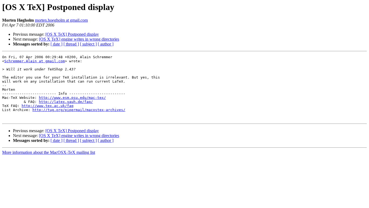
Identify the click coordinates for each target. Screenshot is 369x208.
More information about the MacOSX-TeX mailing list (48, 152)
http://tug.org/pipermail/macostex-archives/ (78, 110)
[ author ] (105, 44)
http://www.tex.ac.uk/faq (47, 106)
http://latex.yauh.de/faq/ (66, 102)
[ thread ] (71, 44)
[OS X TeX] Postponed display (72, 34)
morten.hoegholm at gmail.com (61, 20)
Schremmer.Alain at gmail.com (34, 61)
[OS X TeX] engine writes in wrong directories (79, 39)
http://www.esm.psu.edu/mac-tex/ (72, 98)
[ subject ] (88, 44)
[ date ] (56, 44)
